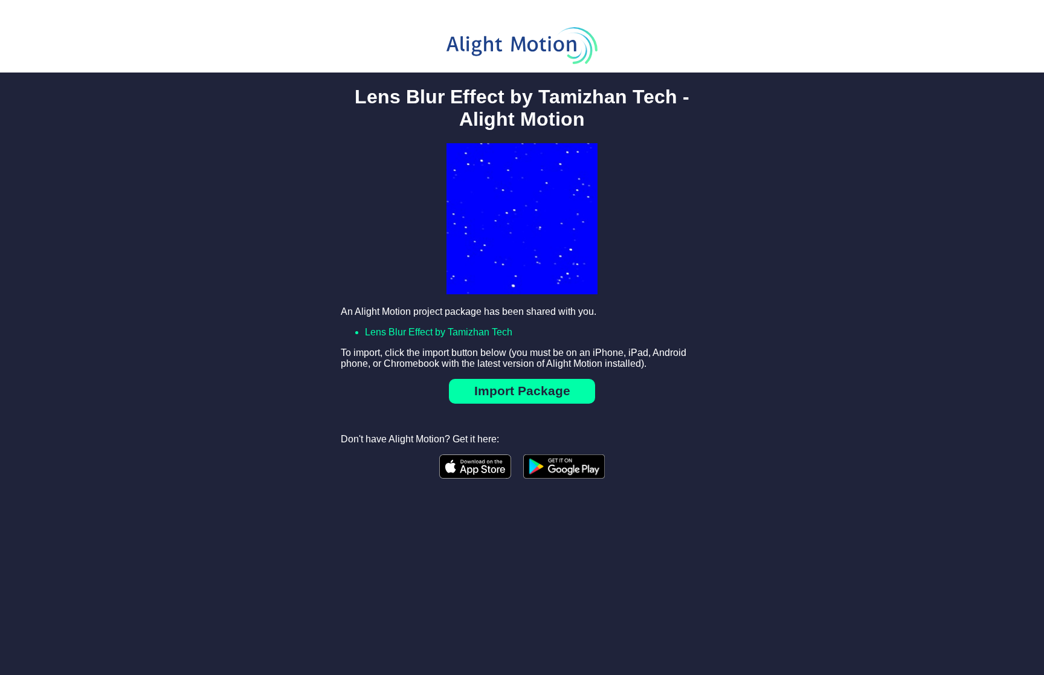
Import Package (522, 391)
